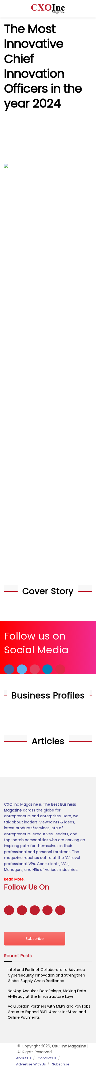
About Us (23, 1058)
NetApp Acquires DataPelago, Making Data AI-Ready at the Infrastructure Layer (47, 993)
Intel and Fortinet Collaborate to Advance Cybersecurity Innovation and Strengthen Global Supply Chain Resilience (46, 975)
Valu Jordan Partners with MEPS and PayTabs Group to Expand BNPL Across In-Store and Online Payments (49, 1012)
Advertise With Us (31, 1064)
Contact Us (47, 1058)
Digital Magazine (52, 142)
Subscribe (35, 938)
